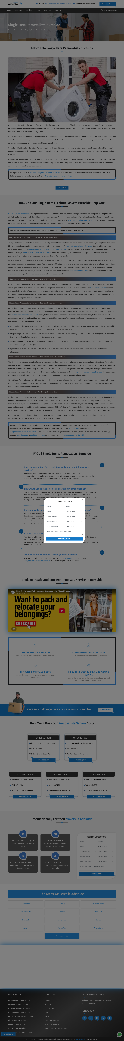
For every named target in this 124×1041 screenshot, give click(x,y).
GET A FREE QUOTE (64, 538)
